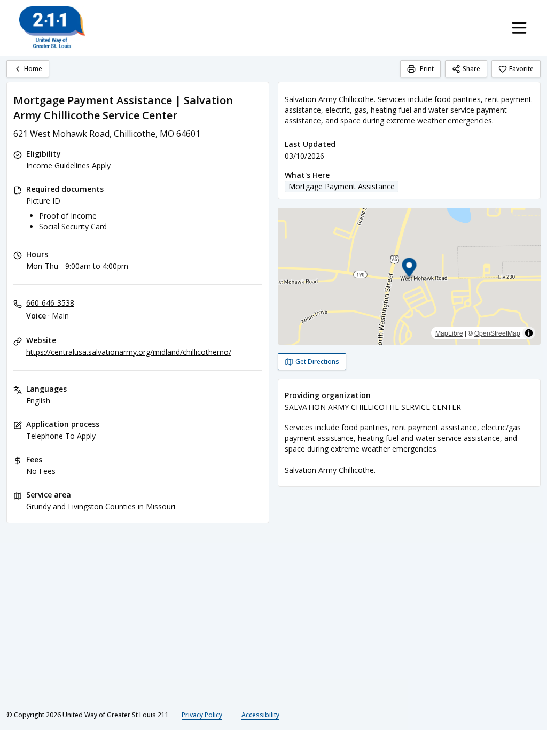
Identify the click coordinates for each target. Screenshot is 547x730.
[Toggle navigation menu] (519, 27)
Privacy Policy (202, 714)
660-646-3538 (50, 303)
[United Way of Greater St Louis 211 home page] (52, 27)
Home (33, 68)
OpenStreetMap (497, 332)
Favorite (521, 68)
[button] (409, 269)
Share (471, 68)
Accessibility (260, 714)
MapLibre (449, 332)
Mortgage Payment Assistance (341, 186)
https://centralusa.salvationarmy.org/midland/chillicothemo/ (128, 352)
